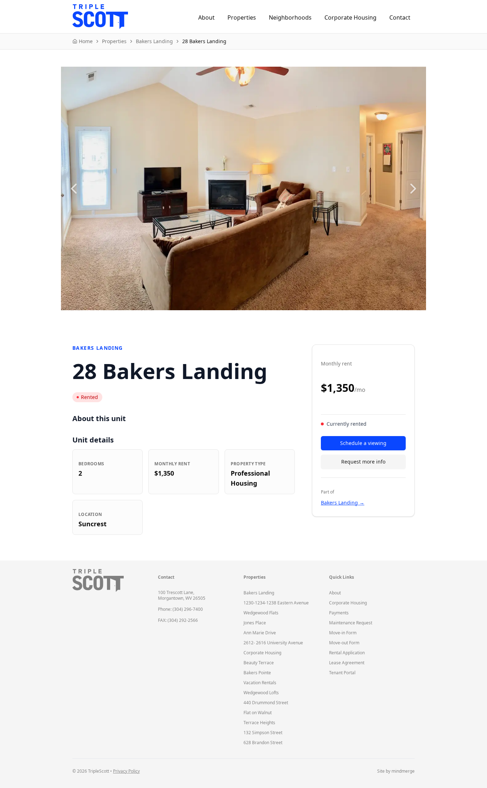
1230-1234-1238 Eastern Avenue (276, 603)
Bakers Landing (259, 593)
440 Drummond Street (266, 703)
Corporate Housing (350, 17)
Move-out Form (344, 643)
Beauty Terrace (259, 663)
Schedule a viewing (363, 443)
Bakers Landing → (342, 502)
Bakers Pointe (257, 673)
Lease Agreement (346, 663)
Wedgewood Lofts (261, 693)
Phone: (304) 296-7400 (180, 609)
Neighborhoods (290, 17)
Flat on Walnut (258, 713)
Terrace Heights (259, 723)
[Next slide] (413, 188)
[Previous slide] (73, 188)
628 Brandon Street (263, 743)
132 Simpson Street (263, 733)
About (206, 17)
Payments (339, 613)
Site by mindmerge (396, 771)
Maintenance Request (350, 623)
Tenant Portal (342, 673)
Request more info (363, 461)
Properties (241, 17)
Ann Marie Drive (260, 633)
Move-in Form (343, 633)
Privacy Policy (126, 771)
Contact (399, 17)
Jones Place (255, 623)
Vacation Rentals (260, 683)
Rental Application (347, 653)
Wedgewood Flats (261, 613)
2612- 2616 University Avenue (273, 643)
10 (287, 319)
